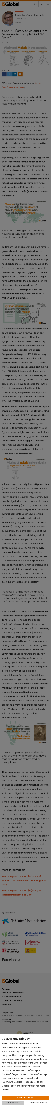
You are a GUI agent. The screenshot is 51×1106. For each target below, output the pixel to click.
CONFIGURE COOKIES (38, 1103)
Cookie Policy (9, 1085)
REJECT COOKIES (13, 1103)
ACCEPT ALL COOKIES (26, 1097)
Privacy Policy (28, 1085)
